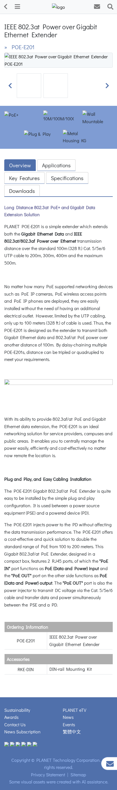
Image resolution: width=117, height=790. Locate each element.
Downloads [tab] (22, 190)
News (68, 717)
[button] (10, 85)
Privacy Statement (48, 774)
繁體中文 (72, 732)
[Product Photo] (58, 60)
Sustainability (17, 710)
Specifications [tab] (67, 177)
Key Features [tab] (24, 177)
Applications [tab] (56, 165)
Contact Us (15, 724)
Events (69, 724)
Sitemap (78, 774)
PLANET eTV (74, 710)
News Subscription (22, 732)
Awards (11, 717)
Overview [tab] (20, 165)
